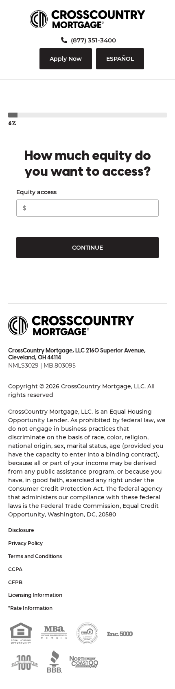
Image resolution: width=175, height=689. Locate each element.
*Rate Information (30, 608)
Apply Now (66, 58)
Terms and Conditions (35, 556)
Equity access (36, 192)
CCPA (15, 569)
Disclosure (21, 530)
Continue (87, 247)
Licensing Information (35, 595)
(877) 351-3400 (92, 40)
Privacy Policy (25, 543)
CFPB (15, 582)
